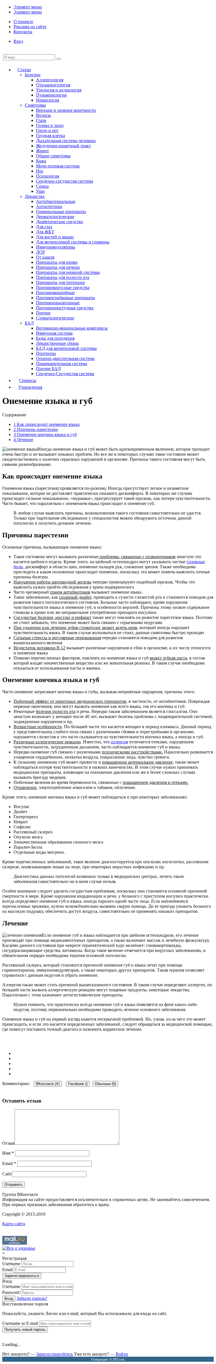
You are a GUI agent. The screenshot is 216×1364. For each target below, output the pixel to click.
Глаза (41, 120)
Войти (122, 1354)
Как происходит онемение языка (47, 424)
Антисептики (49, 206)
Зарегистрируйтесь (54, 1354)
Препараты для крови (57, 262)
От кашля (45, 257)
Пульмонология (51, 95)
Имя (8, 1153)
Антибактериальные (55, 201)
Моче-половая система (58, 166)
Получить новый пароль (25, 1329)
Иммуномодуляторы (55, 247)
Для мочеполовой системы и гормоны (72, 242)
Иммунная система (54, 333)
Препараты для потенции (60, 282)
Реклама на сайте (30, 26)
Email (9, 1163)
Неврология (47, 100)
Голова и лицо (50, 125)
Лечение (23, 439)
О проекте (23, 21)
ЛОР (40, 252)
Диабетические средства (59, 221)
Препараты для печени (58, 267)
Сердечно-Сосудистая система (65, 373)
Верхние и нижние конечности (66, 110)
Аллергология (49, 79)
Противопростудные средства (64, 307)
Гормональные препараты (61, 211)
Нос (40, 171)
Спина (42, 186)
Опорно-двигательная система (65, 358)
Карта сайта (13, 1223)
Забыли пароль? (32, 1298)
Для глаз (44, 226)
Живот (42, 150)
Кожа (41, 160)
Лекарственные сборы (57, 343)
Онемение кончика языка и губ (45, 434)
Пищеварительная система (61, 363)
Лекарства (34, 196)
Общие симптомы (53, 155)
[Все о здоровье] (18, 1248)
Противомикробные (55, 292)
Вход (18, 41)
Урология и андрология (58, 90)
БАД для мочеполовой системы (66, 348)
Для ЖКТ (45, 231)
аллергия (119, 741)
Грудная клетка (50, 135)
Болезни (32, 74)
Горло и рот (47, 130)
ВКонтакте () (48, 1084)
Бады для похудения (55, 338)
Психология (47, 176)
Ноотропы (46, 353)
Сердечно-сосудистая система (64, 181)
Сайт (7, 1173)
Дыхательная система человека (66, 140)
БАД (29, 323)
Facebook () (77, 1084)
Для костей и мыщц (55, 236)
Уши (40, 191)
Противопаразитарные (58, 302)
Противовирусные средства (62, 287)
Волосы (43, 115)
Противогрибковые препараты (65, 297)
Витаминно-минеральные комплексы (72, 328)
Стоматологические (55, 318)
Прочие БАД (48, 368)
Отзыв (8, 1143)
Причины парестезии (36, 429)
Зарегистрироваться (21, 1276)
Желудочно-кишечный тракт (63, 145)
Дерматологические (55, 216)
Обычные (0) (105, 1084)
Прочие (43, 312)
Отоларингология (53, 84)
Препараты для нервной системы (68, 272)
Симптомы (35, 105)
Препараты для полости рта (62, 277)
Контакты (23, 31)
